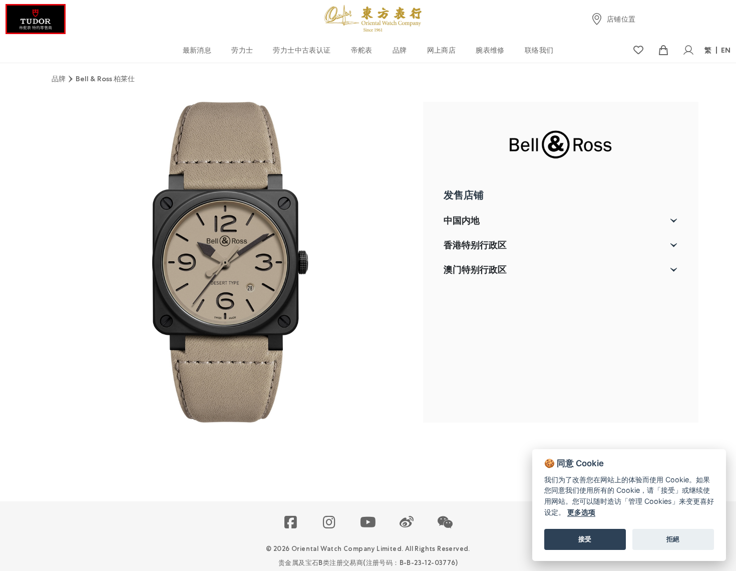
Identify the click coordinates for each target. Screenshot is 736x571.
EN (726, 50)
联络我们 (539, 50)
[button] (445, 522)
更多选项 (581, 512)
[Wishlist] (638, 50)
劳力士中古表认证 (301, 50)
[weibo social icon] (407, 522)
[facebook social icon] (291, 522)
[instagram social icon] (329, 522)
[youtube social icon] (368, 522)
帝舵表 (362, 50)
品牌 (400, 50)
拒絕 (672, 539)
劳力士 (242, 50)
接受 (584, 539)
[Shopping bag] (663, 50)
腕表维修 (490, 50)
